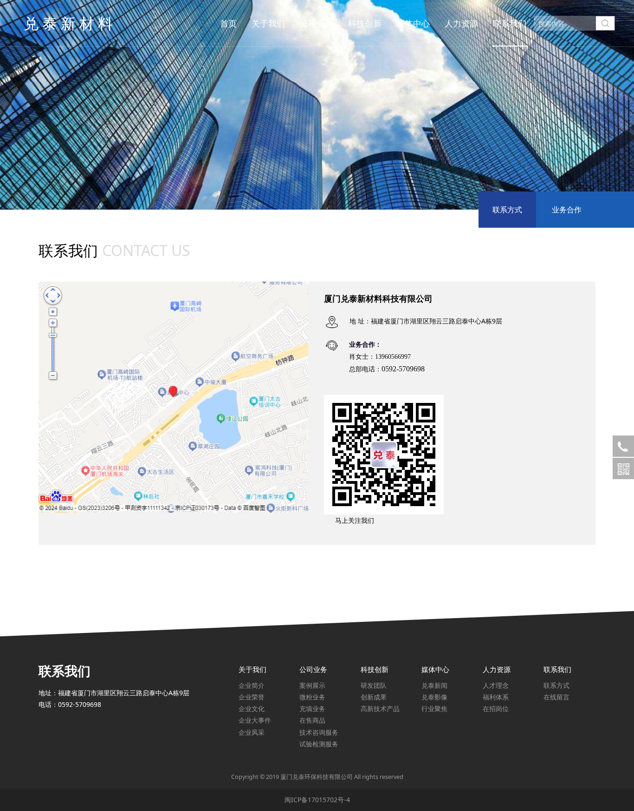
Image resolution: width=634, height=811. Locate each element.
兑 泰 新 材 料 (68, 23)
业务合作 (567, 209)
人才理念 (496, 685)
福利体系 (496, 696)
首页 (228, 23)
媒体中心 (413, 23)
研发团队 (374, 685)
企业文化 (252, 708)
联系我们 (509, 23)
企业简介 (252, 685)
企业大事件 (255, 720)
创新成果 (374, 696)
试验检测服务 (318, 743)
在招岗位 (496, 708)
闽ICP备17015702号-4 (317, 799)
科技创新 (365, 23)
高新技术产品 (380, 708)
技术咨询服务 (318, 732)
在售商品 (312, 720)
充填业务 (312, 708)
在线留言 (556, 696)
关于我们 (268, 23)
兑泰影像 (434, 696)
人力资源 (461, 23)
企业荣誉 (252, 696)
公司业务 (316, 23)
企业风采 (252, 732)
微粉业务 (312, 696)
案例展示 (312, 685)
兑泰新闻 (434, 685)
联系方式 (507, 209)
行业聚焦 (434, 708)
